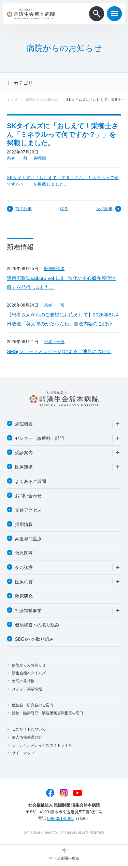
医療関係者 (54, 268)
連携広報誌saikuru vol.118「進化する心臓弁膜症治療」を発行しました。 (61, 282)
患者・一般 (17, 158)
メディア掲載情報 (27, 689)
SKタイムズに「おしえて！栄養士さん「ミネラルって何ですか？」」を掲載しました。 (62, 181)
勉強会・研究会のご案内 (32, 705)
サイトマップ (23, 753)
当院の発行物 (23, 681)
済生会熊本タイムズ (29, 673)
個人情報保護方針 (27, 737)
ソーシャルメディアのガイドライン (42, 745)
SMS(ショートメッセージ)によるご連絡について (59, 351)
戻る (64, 209)
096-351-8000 (60, 818)
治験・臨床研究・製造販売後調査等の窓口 (47, 713)
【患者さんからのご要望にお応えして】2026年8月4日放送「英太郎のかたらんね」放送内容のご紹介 (63, 319)
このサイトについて (29, 729)
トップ (12, 100)
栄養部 (40, 158)
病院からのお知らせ (42, 100)
